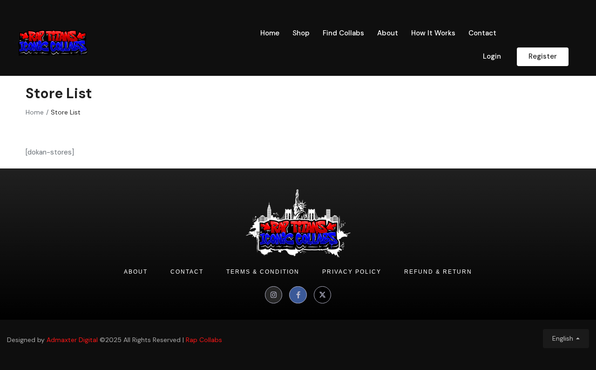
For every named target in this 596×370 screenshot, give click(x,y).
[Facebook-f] (298, 295)
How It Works (433, 33)
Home (269, 33)
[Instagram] (274, 295)
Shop (301, 33)
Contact (482, 33)
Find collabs (343, 33)
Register (542, 56)
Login (492, 56)
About (387, 33)
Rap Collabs (204, 340)
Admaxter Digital (72, 340)
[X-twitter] (323, 295)
